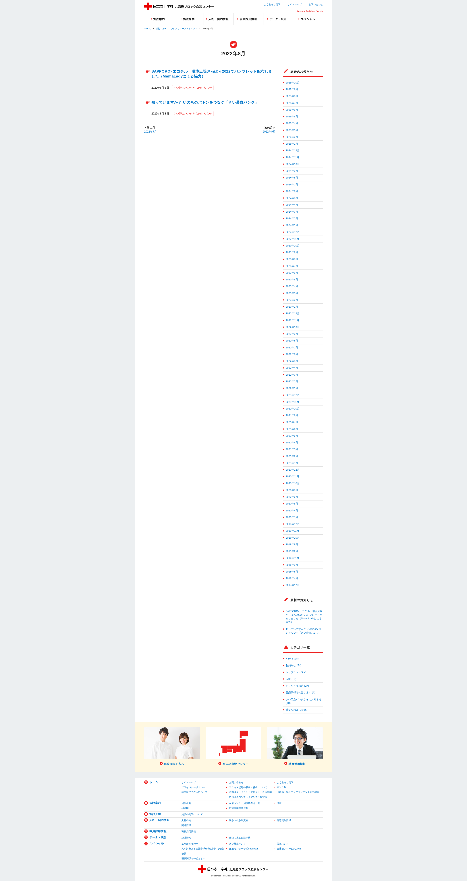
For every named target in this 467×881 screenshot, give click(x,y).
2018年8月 (292, 571)
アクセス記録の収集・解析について (248, 787)
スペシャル (156, 843)
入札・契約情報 (159, 820)
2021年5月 (292, 435)
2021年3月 (292, 449)
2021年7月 (292, 422)
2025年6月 (292, 109)
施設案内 (155, 802)
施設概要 (186, 803)
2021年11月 (292, 402)
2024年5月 (292, 198)
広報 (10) (291, 679)
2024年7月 (292, 184)
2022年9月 (269, 131)
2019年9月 (292, 544)
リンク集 (281, 787)
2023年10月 (293, 245)
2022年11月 (292, 320)
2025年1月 (292, 143)
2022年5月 (292, 361)
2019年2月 (292, 551)
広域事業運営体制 (238, 808)
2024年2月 (292, 218)
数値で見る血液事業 (239, 837)
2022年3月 (292, 374)
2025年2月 (292, 137)
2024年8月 (292, 177)
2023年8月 (292, 259)
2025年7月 (292, 103)
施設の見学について (192, 814)
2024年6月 (292, 191)
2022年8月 (292, 340)
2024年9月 (292, 171)
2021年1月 (292, 463)
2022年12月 (293, 313)
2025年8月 (292, 96)
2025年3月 (292, 130)
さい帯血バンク (237, 843)
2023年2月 (292, 300)
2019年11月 (292, 530)
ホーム (147, 28)
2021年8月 (292, 415)
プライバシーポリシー (193, 787)
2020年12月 (293, 469)
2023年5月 (292, 279)
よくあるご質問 (272, 4)
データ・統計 (158, 837)
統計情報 (186, 837)
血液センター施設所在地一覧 (244, 803)
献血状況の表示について (195, 792)
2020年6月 (292, 497)
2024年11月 (292, 157)
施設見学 (155, 814)
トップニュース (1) (297, 672)
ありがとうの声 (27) (297, 685)
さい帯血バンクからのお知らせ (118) (303, 701)
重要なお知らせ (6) (297, 710)
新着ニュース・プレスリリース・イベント (176, 28)
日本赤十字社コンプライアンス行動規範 (298, 792)
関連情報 (186, 825)
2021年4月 (292, 442)
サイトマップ (294, 4)
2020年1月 (292, 517)
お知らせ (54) (293, 665)
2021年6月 (292, 429)
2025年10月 (293, 82)
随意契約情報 (284, 820)
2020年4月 (292, 510)
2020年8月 (292, 490)
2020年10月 (293, 483)
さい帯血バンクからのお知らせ (192, 87)
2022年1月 (292, 388)
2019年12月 (293, 524)
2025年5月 (292, 116)
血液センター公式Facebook (243, 848)
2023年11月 (292, 239)
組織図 (185, 808)
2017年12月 (293, 585)
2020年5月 (292, 503)
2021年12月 (293, 395)
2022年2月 (292, 381)
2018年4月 (292, 578)
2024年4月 (292, 204)
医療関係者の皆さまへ (193, 858)
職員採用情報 (158, 831)
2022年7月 (150, 131)
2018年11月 (292, 558)
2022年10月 (293, 327)
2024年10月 (293, 164)
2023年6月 (292, 272)
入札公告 (186, 820)
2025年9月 (292, 89)
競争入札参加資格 (238, 820)
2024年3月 (292, 211)
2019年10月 (293, 537)
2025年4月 (292, 123)
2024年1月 (292, 225)
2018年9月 (292, 565)
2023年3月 (292, 293)
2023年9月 (292, 252)
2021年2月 (292, 456)
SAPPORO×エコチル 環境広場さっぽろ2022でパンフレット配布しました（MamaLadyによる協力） (304, 617)
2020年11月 (292, 476)
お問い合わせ (316, 4)
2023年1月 (292, 306)
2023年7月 (292, 266)
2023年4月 (292, 286)
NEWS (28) (292, 658)
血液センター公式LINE (289, 848)
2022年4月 (292, 367)
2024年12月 (293, 150)
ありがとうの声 (190, 843)
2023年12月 (293, 232)
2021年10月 (293, 408)
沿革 (279, 803)
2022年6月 (292, 354)
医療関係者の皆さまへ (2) (300, 692)
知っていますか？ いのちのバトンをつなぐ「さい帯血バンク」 (205, 102)
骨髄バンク (283, 843)
